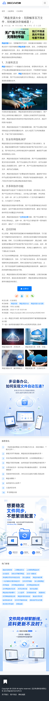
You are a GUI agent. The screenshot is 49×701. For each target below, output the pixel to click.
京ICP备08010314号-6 (13, 691)
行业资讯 (20, 11)
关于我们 (5, 694)
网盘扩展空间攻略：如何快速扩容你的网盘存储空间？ (26, 463)
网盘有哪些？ (11, 478)
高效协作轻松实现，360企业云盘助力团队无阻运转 (25, 474)
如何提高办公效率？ (13, 483)
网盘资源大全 (24, 303)
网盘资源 (5, 43)
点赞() (25, 289)
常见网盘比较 (12, 492)
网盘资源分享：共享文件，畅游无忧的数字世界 (13, 347)
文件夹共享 (24, 217)
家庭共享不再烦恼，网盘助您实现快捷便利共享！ (24, 453)
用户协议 (13, 694)
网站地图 (21, 694)
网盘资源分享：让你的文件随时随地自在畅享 (36, 368)
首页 (3, 11)
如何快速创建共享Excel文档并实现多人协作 (25, 324)
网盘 (3, 66)
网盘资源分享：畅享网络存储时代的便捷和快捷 (13, 368)
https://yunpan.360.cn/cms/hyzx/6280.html (27, 313)
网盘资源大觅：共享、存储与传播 (36, 347)
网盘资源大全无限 (37, 303)
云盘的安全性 (11, 488)
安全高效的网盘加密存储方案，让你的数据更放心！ (25, 458)
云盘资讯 (11, 11)
